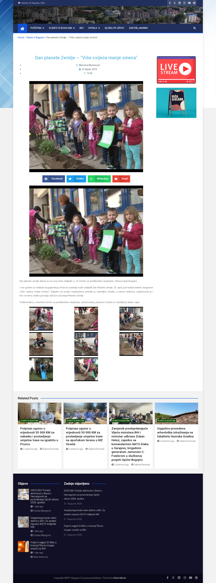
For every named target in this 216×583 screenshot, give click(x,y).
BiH (81, 28)
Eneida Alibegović (42, 510)
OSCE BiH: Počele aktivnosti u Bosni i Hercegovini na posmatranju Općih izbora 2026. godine (45, 496)
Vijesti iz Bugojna (60, 28)
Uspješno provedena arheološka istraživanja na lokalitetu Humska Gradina (175, 432)
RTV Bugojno (36, 14)
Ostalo (92, 28)
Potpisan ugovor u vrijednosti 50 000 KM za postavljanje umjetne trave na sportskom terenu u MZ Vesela (84, 436)
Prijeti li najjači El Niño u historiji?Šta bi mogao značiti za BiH (43, 545)
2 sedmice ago (30, 449)
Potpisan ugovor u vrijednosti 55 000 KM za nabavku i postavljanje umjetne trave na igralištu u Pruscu (39, 436)
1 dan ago (38, 506)
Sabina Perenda (51, 449)
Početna (36, 28)
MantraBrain (120, 578)
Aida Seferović (40, 557)
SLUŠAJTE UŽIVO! (114, 28)
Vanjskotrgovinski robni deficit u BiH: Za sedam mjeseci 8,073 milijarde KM (43, 522)
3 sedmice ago (167, 441)
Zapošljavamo (138, 28)
